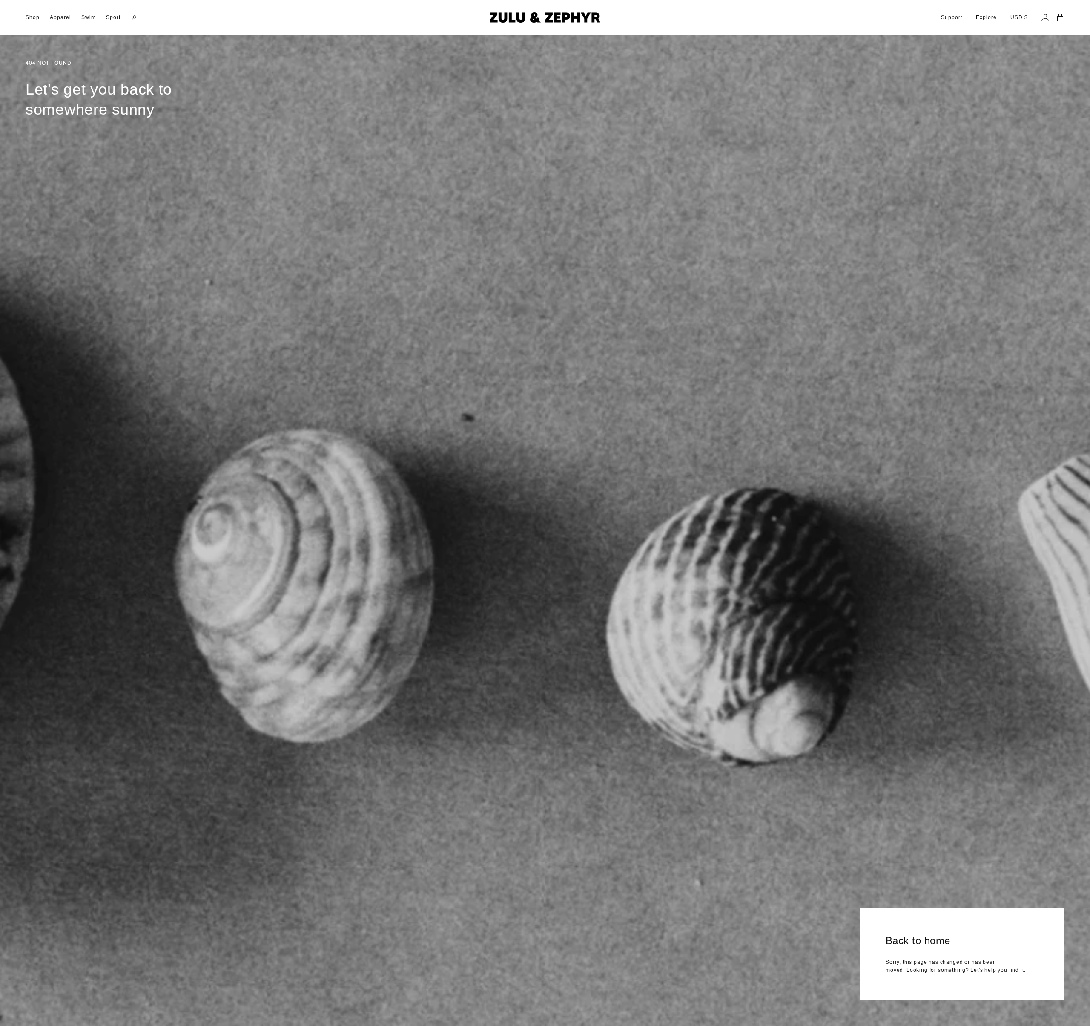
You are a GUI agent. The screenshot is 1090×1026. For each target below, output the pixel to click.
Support (951, 17)
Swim (88, 17)
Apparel (60, 17)
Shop (33, 17)
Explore (986, 17)
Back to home (918, 940)
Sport (113, 17)
